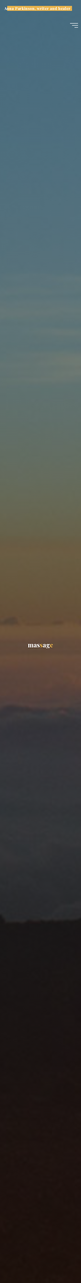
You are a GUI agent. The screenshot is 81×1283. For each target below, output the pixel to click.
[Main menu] (74, 25)
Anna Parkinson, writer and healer (37, 8)
